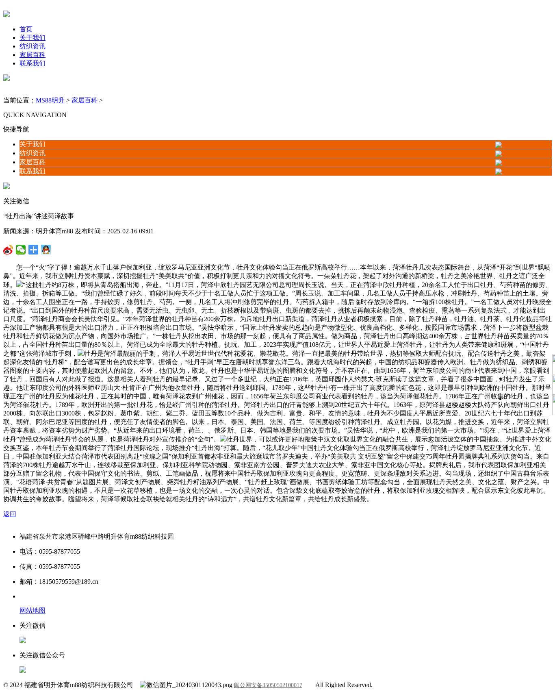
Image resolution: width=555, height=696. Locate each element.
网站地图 (33, 610)
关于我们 (33, 37)
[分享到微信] (8, 249)
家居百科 (33, 54)
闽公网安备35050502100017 (268, 685)
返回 (9, 514)
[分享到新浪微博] (21, 249)
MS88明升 (50, 100)
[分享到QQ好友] (33, 249)
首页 (26, 29)
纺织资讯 (33, 46)
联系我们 (33, 63)
